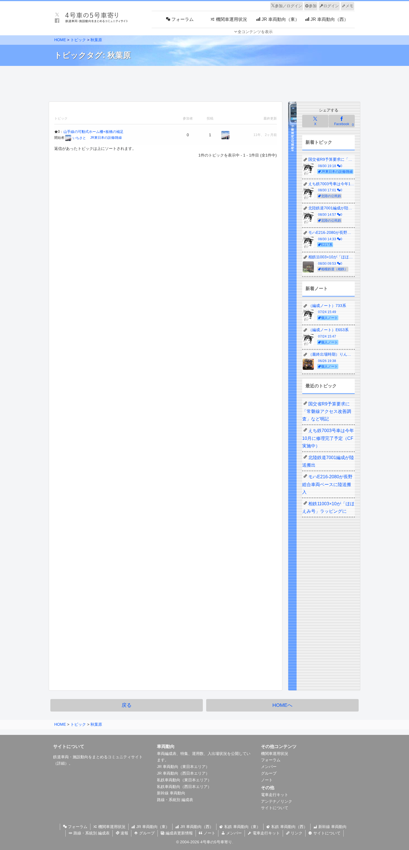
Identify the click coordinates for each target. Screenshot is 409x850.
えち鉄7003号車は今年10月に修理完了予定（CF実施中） (328, 438)
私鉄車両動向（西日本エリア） (184, 786)
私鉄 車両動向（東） (241, 826)
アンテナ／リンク (276, 801)
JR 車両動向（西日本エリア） (183, 773)
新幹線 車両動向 (171, 793)
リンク (296, 833)
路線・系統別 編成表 (175, 799)
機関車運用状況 (274, 753)
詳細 (61, 763)
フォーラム (270, 760)
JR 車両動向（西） (196, 826)
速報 (123, 833)
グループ (269, 773)
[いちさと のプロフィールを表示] (225, 135)
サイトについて (274, 808)
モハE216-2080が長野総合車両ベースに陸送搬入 (327, 484)
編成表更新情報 (178, 833)
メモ (349, 6)
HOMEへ (282, 705)
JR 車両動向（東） (152, 826)
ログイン (331, 6)
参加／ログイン (288, 6)
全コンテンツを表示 (255, 31)
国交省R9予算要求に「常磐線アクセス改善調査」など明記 (326, 411)
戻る (127, 705)
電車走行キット (274, 794)
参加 (313, 6)
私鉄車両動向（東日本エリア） (184, 780)
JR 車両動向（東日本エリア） (183, 766)
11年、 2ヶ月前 (265, 135)
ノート (267, 780)
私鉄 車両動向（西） (288, 826)
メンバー (269, 766)
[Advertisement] (204, 82)
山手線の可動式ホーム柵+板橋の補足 (93, 132)
